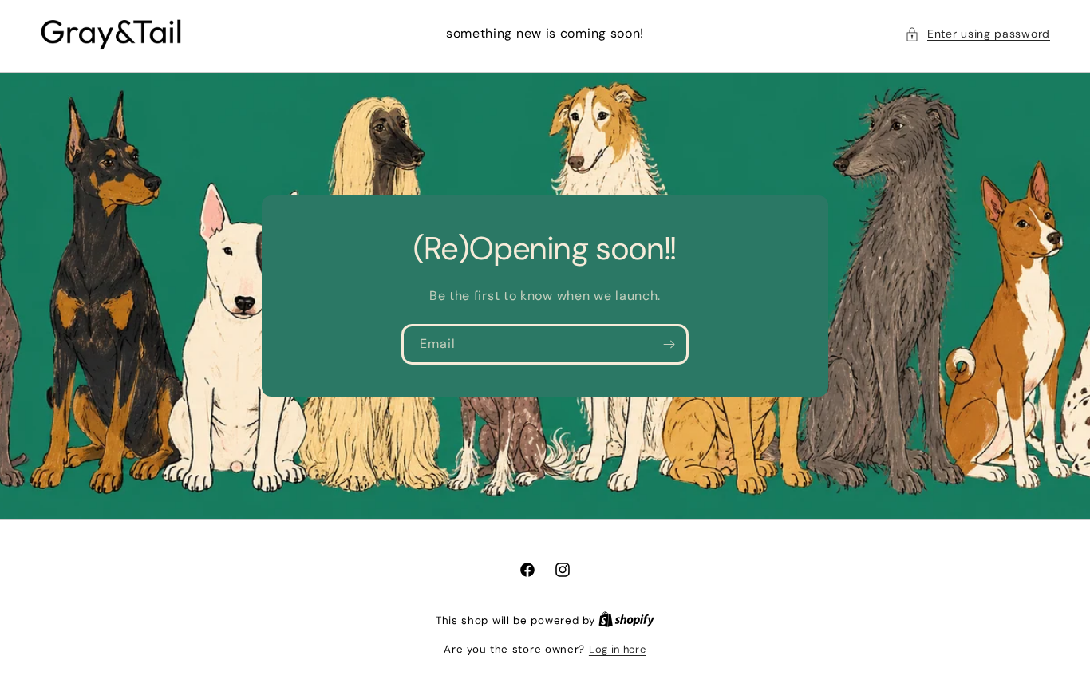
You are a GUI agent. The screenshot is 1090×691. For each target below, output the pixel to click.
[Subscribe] (668, 344)
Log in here (617, 649)
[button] (977, 34)
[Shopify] (626, 620)
